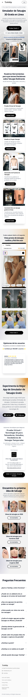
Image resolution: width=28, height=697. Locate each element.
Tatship (8, 694)
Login (24, 2)
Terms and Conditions (6, 680)
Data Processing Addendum (5, 688)
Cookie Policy (5, 685)
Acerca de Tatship (6, 677)
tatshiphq (6, 673)
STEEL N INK (15, 462)
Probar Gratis (13, 28)
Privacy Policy (5, 682)
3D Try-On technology (15, 464)
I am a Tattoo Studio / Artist (14, 33)
